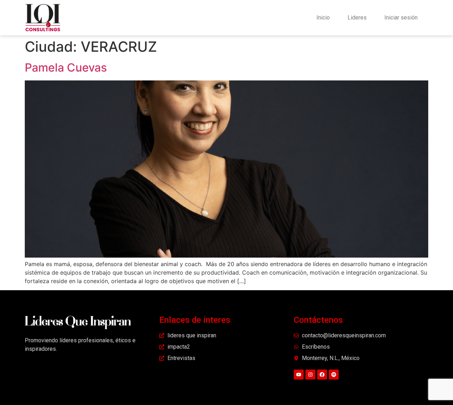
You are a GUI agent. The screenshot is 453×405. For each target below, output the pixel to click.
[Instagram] (310, 374)
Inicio (323, 17)
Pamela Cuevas (66, 67)
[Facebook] (322, 374)
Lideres (357, 17)
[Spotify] (334, 374)
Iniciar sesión (401, 17)
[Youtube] (299, 374)
